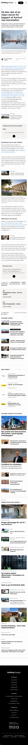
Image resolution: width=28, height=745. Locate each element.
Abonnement (14, 680)
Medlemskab (14, 682)
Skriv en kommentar (21, 312)
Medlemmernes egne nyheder (10, 502)
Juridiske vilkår (14, 698)
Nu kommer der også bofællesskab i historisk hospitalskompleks (16, 117)
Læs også (12, 113)
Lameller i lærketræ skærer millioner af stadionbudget (17, 173)
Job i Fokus (5, 369)
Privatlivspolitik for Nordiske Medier (14, 696)
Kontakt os (14, 712)
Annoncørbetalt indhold (14, 703)
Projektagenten (14, 687)
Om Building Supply (14, 717)
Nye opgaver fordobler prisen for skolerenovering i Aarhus (17, 238)
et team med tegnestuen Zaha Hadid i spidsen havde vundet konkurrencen (13, 223)
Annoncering (14, 684)
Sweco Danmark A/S (14, 284)
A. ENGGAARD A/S (15, 282)
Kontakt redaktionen (14, 710)
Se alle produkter (14, 689)
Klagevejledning (14, 701)
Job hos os (14, 715)
